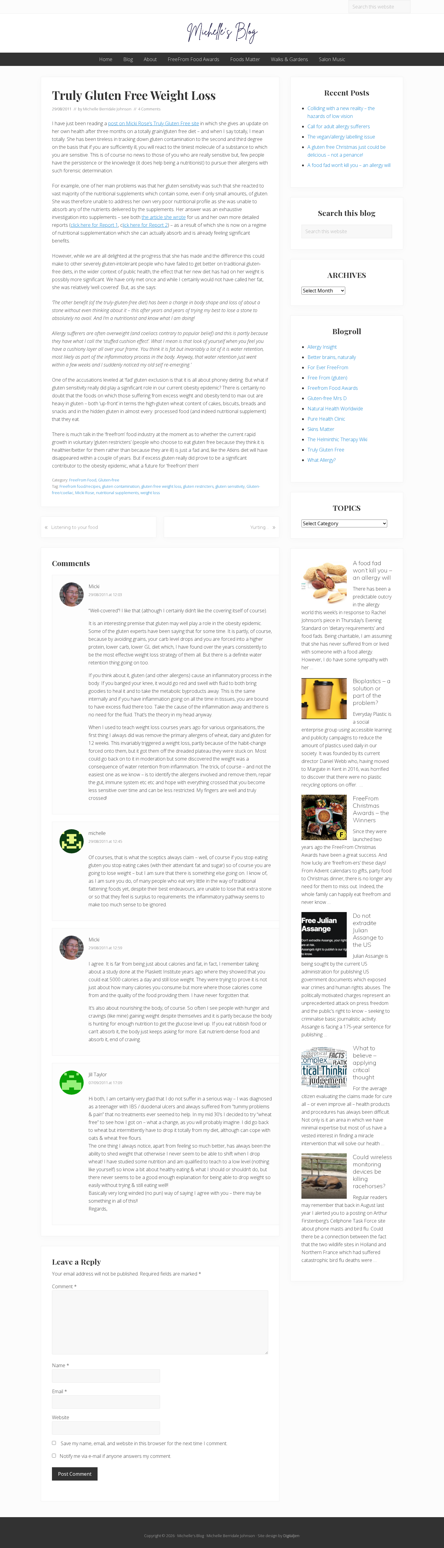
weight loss (150, 492)
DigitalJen (291, 1535)
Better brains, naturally (331, 357)
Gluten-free (108, 480)
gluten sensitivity (230, 486)
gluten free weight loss (161, 486)
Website (60, 1417)
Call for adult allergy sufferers (338, 126)
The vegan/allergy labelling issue (341, 136)
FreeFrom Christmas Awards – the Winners (371, 809)
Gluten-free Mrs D (327, 398)
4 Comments (149, 109)
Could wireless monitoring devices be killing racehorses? (372, 1171)
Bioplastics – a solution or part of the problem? (372, 691)
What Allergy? (321, 460)
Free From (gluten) (327, 377)
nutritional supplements (117, 492)
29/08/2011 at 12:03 (105, 594)
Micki (93, 586)
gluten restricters (198, 486)
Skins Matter (320, 429)
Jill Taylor (97, 1074)
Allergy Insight (322, 347)
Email (59, 1391)
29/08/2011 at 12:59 (105, 947)
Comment (64, 1286)
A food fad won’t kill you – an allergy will (349, 165)
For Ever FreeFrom (327, 367)
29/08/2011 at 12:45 (105, 841)
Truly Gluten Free (325, 449)
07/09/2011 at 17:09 (105, 1082)
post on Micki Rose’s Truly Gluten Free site (153, 123)
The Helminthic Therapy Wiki (337, 439)
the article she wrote (164, 217)
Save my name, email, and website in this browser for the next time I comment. (144, 1443)
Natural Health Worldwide (335, 408)
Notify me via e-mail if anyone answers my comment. (115, 1456)
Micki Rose (84, 492)
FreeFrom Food (82, 480)
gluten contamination (121, 486)
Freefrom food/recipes (80, 486)
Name (60, 1365)
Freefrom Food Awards (332, 388)
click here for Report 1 (94, 225)
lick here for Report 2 (145, 225)
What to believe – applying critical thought (364, 1062)
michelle (97, 833)
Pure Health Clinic (326, 419)
